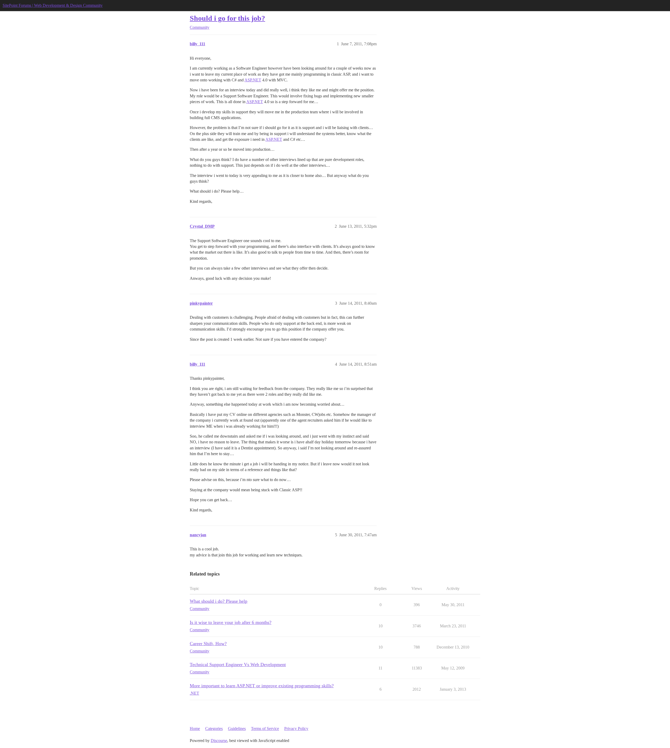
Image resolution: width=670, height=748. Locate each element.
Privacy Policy (296, 728)
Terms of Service (265, 728)
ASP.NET (252, 80)
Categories (214, 728)
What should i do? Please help (218, 601)
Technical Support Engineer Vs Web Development (238, 664)
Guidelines (237, 728)
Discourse (219, 740)
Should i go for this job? (227, 18)
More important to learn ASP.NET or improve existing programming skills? (262, 685)
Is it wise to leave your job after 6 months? (230, 622)
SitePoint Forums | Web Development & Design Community (53, 5)
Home (195, 728)
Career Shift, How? (208, 643)
